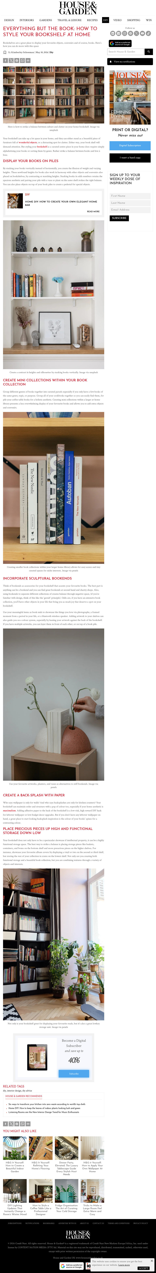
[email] (28, 61)
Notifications (32, 1223)
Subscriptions (14, 1223)
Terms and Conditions (118, 1223)
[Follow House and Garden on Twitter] (136, 33)
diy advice (27, 1090)
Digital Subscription (130, 145)
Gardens (45, 20)
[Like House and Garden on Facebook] (118, 33)
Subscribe (74, 1073)
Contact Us (98, 1223)
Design (9, 20)
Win (149, 20)
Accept (143, 1268)
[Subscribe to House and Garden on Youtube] (142, 33)
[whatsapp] (22, 61)
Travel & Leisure (69, 20)
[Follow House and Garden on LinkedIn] (112, 33)
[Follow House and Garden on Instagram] (124, 33)
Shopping (133, 20)
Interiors (27, 20)
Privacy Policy (140, 1223)
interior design (14, 1090)
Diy (51, 52)
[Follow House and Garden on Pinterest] (130, 33)
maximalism (9, 811)
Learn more (124, 1264)
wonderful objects (28, 142)
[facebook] (5, 61)
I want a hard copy (130, 158)
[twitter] (11, 60)
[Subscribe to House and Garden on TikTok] (148, 33)
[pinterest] (16, 61)
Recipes (92, 20)
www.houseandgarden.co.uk (89, 1257)
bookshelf (42, 147)
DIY (105, 20)
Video (117, 20)
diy (5, 1090)
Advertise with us (67, 1223)
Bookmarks (48, 1223)
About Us (84, 1223)
